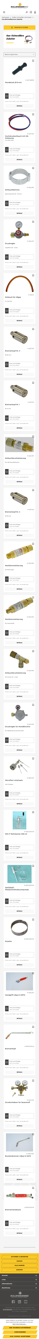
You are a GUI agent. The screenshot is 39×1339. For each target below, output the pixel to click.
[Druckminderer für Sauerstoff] (19, 1089)
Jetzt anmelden (14, 97)
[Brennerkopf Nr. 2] (19, 498)
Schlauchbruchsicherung (15, 458)
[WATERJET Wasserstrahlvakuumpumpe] (19, 874)
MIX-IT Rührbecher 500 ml (16, 834)
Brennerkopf (10, 1049)
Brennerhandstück (13, 1210)
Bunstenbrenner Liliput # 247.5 (18, 1156)
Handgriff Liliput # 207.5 (15, 995)
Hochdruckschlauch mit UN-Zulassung (17, 137)
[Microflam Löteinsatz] (19, 767)
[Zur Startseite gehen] (19, 5)
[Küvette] (19, 928)
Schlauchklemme (12, 190)
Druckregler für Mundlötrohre (17, 727)
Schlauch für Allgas (13, 297)
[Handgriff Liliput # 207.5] (19, 981)
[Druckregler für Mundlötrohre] (19, 713)
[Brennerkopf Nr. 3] (19, 337)
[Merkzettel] (31, 12)
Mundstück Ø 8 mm (13, 82)
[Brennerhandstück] (19, 1196)
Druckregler (10, 243)
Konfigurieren (20, 1332)
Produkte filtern (21, 27)
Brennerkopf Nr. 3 (12, 351)
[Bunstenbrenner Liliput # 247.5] (19, 1142)
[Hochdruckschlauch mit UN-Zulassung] (19, 122)
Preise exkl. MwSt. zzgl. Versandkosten (16, 101)
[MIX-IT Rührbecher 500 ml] (19, 820)
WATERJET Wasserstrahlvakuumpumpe (17, 889)
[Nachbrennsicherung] (19, 552)
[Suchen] (26, 12)
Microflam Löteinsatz (14, 780)
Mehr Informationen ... (19, 1324)
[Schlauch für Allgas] (19, 283)
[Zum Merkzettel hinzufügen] (33, 61)
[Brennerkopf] (19, 1035)
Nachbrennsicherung (14, 566)
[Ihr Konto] (35, 12)
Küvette (8, 941)
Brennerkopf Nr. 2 (12, 512)
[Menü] (4, 12)
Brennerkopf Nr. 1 (12, 405)
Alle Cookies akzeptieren (20, 1336)
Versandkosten (7, 1309)
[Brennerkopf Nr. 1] (19, 391)
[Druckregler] (19, 230)
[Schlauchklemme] (19, 176)
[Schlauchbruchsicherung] (19, 445)
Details (19, 106)
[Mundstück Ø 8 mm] (19, 69)
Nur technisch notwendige (20, 1328)
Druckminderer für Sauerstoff (17, 1102)
